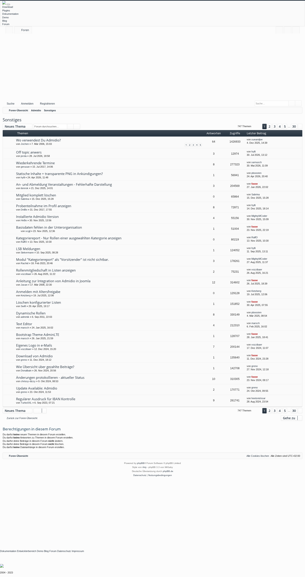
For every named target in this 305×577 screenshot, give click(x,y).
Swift (23, 306)
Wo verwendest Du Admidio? (38, 140)
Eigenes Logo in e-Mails (34, 345)
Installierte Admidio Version (37, 216)
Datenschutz (64, 551)
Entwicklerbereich (26, 551)
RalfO (24, 241)
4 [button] (280, 126)
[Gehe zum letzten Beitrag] (264, 139)
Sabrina (25, 199)
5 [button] (285, 126)
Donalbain (26, 370)
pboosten (256, 173)
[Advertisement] (152, 67)
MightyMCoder (259, 216)
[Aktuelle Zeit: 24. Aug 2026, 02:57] (298, 110)
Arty (144, 467)
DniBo (24, 209)
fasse (254, 183)
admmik (25, 317)
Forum (5, 24)
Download (7, 7)
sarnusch (256, 162)
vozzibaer (26, 274)
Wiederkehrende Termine (35, 163)
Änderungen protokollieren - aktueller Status (50, 377)
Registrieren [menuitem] (296, 31)
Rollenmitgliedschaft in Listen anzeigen (46, 270)
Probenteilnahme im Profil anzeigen (43, 206)
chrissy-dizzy (28, 381)
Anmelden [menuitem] (288, 31)
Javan (24, 284)
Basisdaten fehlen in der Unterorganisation (49, 227)
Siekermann (27, 252)
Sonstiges (12, 120)
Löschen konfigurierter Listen (38, 302)
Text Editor (24, 324)
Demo (5, 17)
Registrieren (47, 103)
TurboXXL (26, 402)
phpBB (140, 463)
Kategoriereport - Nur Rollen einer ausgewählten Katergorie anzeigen (68, 238)
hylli (253, 151)
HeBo (24, 220)
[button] (257, 126)
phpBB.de (168, 471)
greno (24, 359)
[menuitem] (279, 30)
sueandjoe (257, 139)
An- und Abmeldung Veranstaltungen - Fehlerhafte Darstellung (64, 184)
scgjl (27, 231)
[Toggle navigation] (8, 4)
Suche (11, 103)
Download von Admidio (34, 356)
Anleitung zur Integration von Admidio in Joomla (53, 281)
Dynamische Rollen (31, 313)
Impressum (78, 551)
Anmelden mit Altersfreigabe (38, 291)
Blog (4, 20)
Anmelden (27, 103)
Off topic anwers (29, 152)
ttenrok (24, 188)
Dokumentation (10, 14)
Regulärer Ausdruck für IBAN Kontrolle (45, 399)
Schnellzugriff (10, 31)
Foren (25, 30)
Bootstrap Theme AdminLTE (37, 334)
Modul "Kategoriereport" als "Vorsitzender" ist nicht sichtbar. (62, 259)
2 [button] (269, 126)
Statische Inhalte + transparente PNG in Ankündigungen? (59, 173)
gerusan (25, 166)
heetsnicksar (258, 398)
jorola (24, 156)
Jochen (25, 144)
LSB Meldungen (28, 248)
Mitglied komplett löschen (36, 195)
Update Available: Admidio (36, 388)
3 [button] (275, 126)
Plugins (6, 10)
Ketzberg (26, 295)
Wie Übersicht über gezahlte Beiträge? (45, 366)
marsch (25, 327)
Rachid (24, 263)
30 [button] (294, 126)
